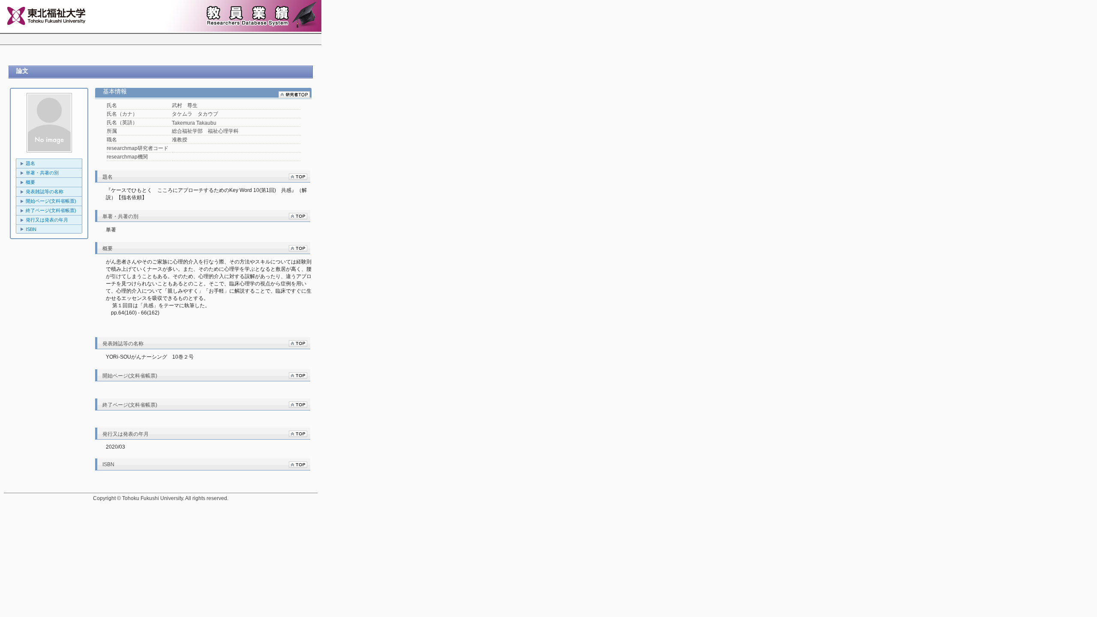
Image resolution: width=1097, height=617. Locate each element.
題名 (30, 163)
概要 (30, 182)
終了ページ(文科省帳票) (51, 210)
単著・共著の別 (42, 172)
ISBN (31, 229)
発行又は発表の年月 (47, 219)
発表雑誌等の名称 (44, 191)
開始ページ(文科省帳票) (51, 201)
